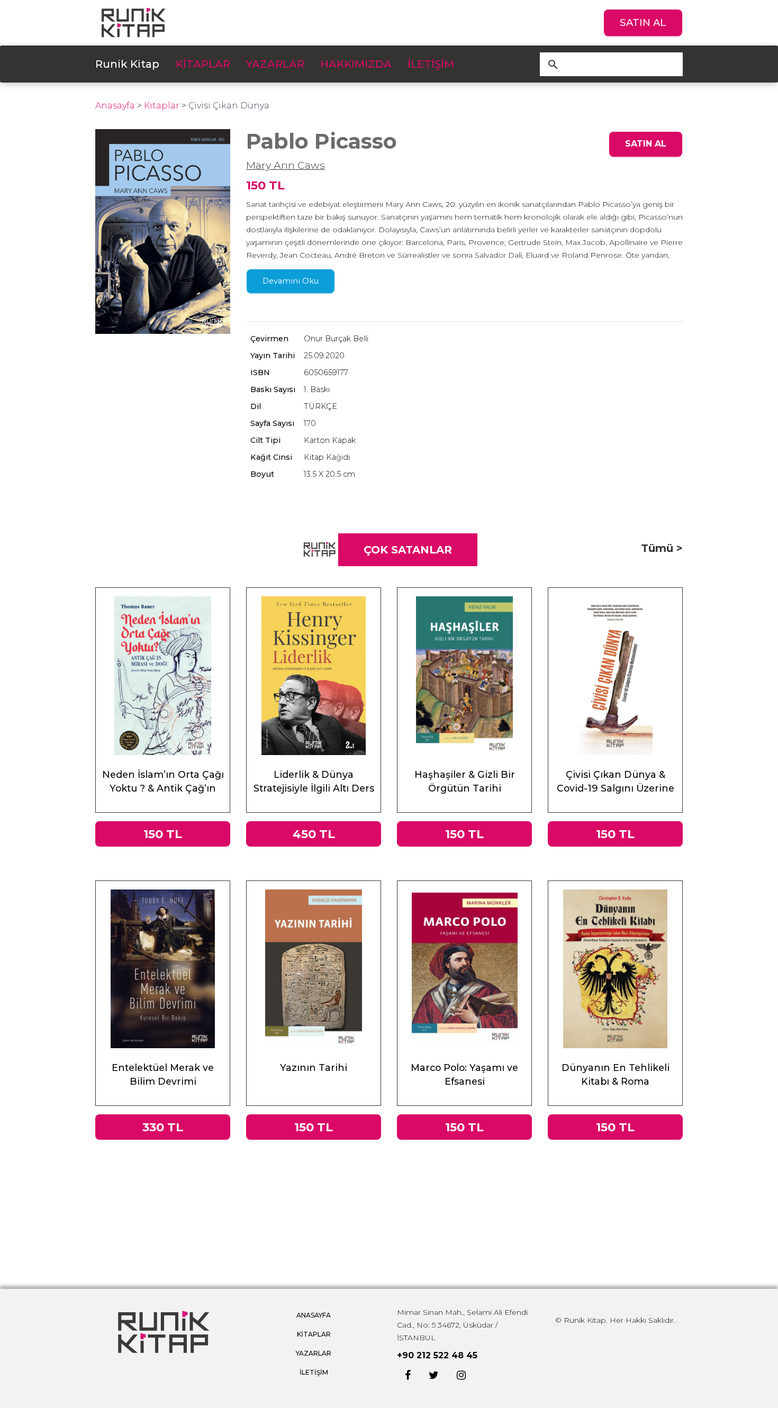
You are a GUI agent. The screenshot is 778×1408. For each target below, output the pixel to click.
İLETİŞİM (431, 64)
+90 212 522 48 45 (437, 1355)
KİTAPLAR (203, 64)
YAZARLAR (275, 64)
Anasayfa (115, 106)
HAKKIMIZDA (356, 64)
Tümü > (662, 548)
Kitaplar (161, 106)
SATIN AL (643, 22)
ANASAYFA (313, 1315)
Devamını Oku (291, 281)
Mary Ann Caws (285, 165)
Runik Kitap (127, 64)
